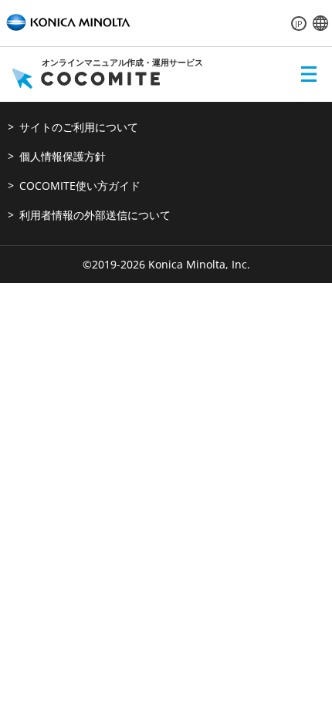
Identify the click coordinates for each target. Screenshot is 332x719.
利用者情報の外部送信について (95, 215)
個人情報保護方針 (62, 156)
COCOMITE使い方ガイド (80, 185)
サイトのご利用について (78, 127)
